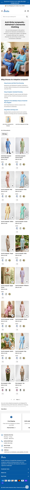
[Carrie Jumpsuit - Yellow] (8, 211)
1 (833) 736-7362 (8, 443)
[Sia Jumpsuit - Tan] (22, 373)
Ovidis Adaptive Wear (10, 487)
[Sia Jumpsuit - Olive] (8, 373)
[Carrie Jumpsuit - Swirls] (8, 341)
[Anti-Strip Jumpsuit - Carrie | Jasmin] (22, 145)
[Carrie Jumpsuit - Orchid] (8, 309)
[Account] (25, 11)
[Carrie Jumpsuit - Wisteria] (22, 275)
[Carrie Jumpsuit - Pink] (8, 179)
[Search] (27, 16)
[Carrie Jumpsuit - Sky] (22, 341)
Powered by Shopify (22, 487)
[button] (2, 2)
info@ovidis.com (8, 447)
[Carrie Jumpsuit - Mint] (22, 243)
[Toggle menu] (2, 11)
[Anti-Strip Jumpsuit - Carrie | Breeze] (8, 145)
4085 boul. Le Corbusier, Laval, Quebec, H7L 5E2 (16, 452)
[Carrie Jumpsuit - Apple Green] (8, 275)
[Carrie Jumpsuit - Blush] (22, 309)
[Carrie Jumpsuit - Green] (22, 211)
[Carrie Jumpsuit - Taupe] (8, 243)
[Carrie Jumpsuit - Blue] (22, 179)
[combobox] (15, 16)
